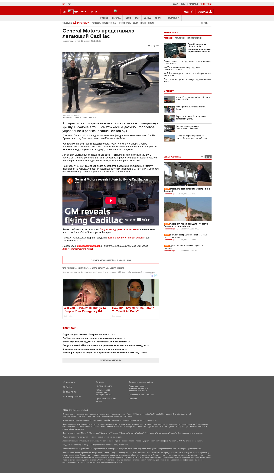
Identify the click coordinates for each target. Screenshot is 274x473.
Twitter (69, 387)
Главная (104, 17)
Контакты (100, 382)
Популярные (180, 38)
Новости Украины (171, 229)
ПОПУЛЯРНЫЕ (192, 4)
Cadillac (113, 268)
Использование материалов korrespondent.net (103, 392)
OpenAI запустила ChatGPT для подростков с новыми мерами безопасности (199, 48)
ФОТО (183, 4)
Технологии (71, 268)
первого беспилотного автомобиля (126, 237)
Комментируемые (194, 38)
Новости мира (169, 194)
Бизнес (147, 17)
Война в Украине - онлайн (143, 23)
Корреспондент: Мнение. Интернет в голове (89, 334)
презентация (103, 268)
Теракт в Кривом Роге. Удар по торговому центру (191, 117)
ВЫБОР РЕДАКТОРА (172, 156)
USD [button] (83, 11)
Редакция (133, 399)
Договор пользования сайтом (141, 382)
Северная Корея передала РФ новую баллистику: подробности (191, 137)
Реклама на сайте (104, 386)
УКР (69, 4)
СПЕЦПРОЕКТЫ (206, 4)
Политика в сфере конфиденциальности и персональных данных (138, 388)
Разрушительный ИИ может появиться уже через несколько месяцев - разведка (105, 345)
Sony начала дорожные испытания (119, 229)
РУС (63, 4)
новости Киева (125, 23)
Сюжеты (168, 90)
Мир (137, 17)
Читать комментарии (110, 360)
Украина (116, 17)
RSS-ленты (71, 392)
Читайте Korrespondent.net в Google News (111, 260)
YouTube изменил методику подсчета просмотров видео (93, 338)
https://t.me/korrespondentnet (77, 248)
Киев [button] (64, 12)
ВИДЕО (175, 4)
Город (128, 17)
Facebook (70, 382)
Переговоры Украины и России (104, 23)
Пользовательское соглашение (141, 395)
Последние (168, 38)
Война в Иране (113, 22)
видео (94, 268)
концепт (120, 268)
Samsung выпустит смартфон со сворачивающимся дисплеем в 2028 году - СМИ (105, 352)
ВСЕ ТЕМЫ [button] (204, 23)
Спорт (158, 17)
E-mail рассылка (73, 397)
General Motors (84, 268)
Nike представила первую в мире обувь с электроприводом (94, 349)
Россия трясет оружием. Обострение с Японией (187, 127)
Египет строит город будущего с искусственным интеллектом (96, 342)
